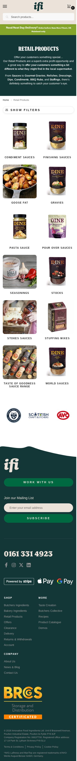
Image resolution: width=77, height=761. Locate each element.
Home (6, 100)
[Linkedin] (28, 565)
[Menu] (8, 6)
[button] (69, 7)
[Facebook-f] (6, 565)
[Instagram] (13, 565)
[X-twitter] (21, 565)
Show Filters (25, 110)
